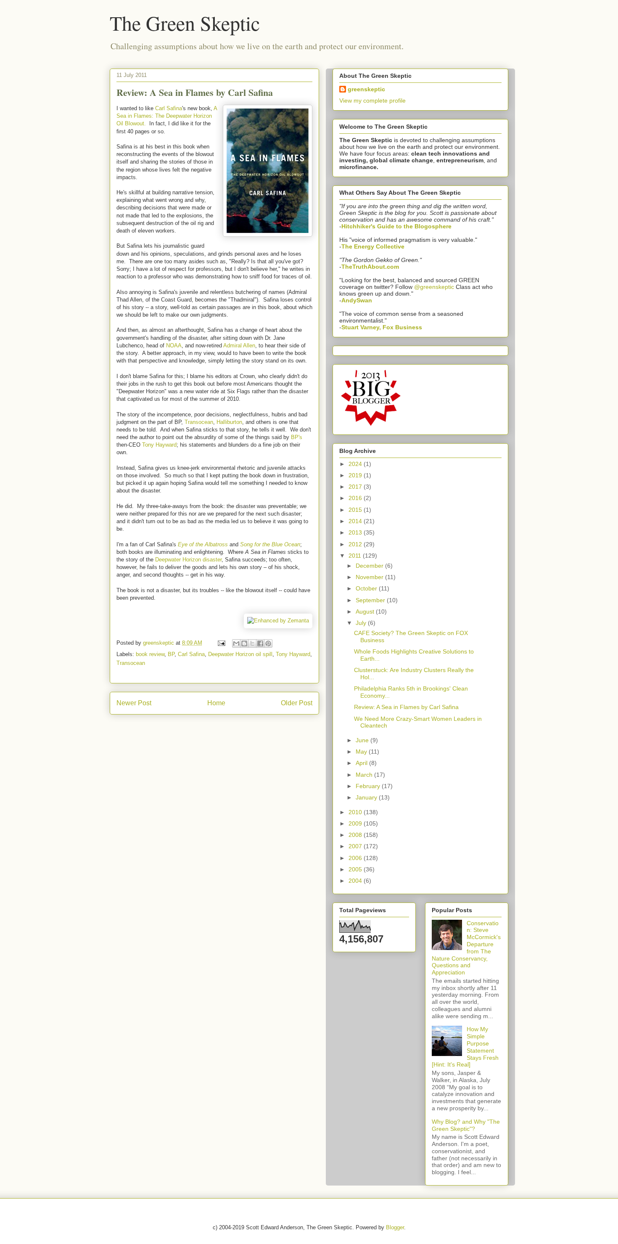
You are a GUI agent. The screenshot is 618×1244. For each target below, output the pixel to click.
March (365, 774)
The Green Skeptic (185, 22)
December (370, 565)
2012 (356, 544)
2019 (356, 475)
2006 (356, 858)
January (367, 797)
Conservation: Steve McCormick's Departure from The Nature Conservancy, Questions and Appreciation (466, 948)
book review (150, 654)
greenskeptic (159, 643)
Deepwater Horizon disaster (188, 559)
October (367, 588)
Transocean (199, 422)
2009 (356, 823)
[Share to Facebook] (260, 643)
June (363, 740)
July (362, 622)
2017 (356, 486)
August (366, 611)
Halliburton (229, 422)
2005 (356, 869)
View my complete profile (372, 100)
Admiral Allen (239, 345)
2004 (356, 880)
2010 (356, 812)
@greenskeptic (434, 286)
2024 (356, 464)
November (370, 577)
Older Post (296, 703)
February (369, 786)
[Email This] (236, 643)
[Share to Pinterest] (268, 643)
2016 (356, 498)
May (362, 751)
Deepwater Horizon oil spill (240, 654)
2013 (356, 532)
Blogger (395, 1227)
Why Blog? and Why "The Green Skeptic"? (466, 1125)
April (362, 763)
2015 (356, 509)
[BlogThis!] (244, 643)
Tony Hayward (159, 445)
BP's (296, 437)
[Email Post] (221, 643)
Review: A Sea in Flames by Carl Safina (406, 707)
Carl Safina (168, 108)
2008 (356, 834)
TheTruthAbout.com (370, 266)
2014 (356, 521)
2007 (356, 846)
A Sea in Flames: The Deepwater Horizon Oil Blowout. (166, 116)
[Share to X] (252, 643)
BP (171, 654)
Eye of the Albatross (203, 544)
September (371, 600)
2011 (356, 555)
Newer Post (133, 703)
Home (216, 703)
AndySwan (356, 300)
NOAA (174, 345)
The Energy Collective (372, 246)
